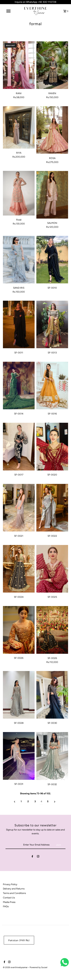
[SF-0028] (19, 695)
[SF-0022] (52, 508)
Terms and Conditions (14, 893)
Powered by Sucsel (38, 967)
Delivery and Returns (13, 888)
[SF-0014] (19, 385)
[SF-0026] (19, 630)
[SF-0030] (52, 695)
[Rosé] (19, 193)
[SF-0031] (19, 756)
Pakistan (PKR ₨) (19, 940)
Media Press (9, 902)
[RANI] (19, 65)
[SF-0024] (19, 569)
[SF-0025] (52, 569)
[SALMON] (52, 195)
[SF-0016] (52, 385)
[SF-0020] (52, 447)
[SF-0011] (19, 324)
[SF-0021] (19, 508)
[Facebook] (32, 857)
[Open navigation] (9, 11)
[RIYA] (19, 127)
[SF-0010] (52, 260)
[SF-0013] (52, 324)
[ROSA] (52, 130)
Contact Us (9, 897)
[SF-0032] (52, 756)
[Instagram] (38, 857)
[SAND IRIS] (19, 260)
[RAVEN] (52, 65)
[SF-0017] (19, 447)
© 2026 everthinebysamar (15, 967)
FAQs (6, 906)
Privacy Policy (10, 884)
